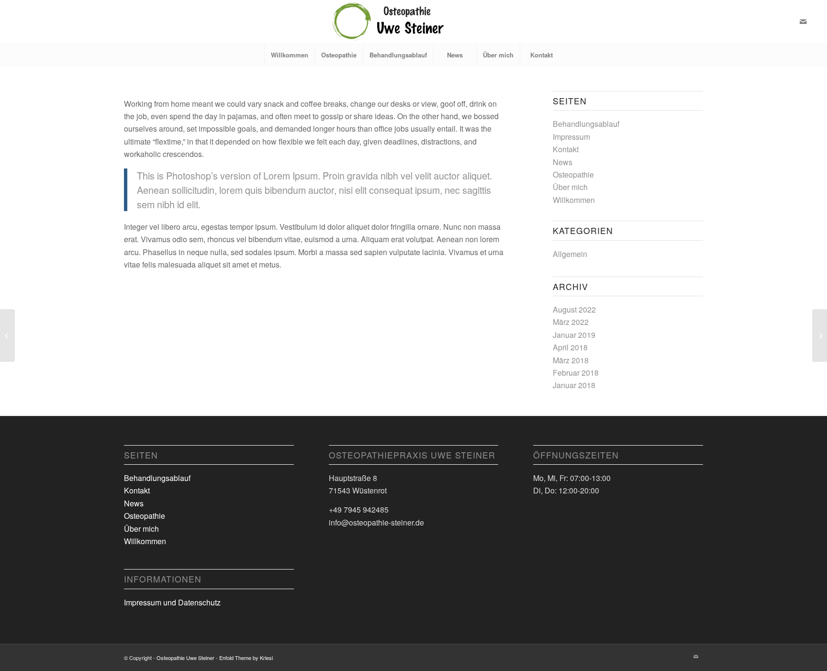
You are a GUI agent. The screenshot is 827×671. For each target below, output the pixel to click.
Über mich (570, 186)
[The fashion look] (7, 335)
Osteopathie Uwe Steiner (185, 657)
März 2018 (571, 360)
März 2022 (571, 321)
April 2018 (570, 347)
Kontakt (566, 149)
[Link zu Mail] (803, 21)
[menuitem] (289, 55)
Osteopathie (573, 174)
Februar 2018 (576, 372)
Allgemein (570, 253)
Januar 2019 (574, 334)
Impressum (571, 136)
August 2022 (574, 309)
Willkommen (574, 199)
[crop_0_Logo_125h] (413, 21)
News (562, 162)
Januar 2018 (574, 385)
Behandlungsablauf (586, 123)
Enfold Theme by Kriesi (246, 657)
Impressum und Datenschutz (172, 602)
